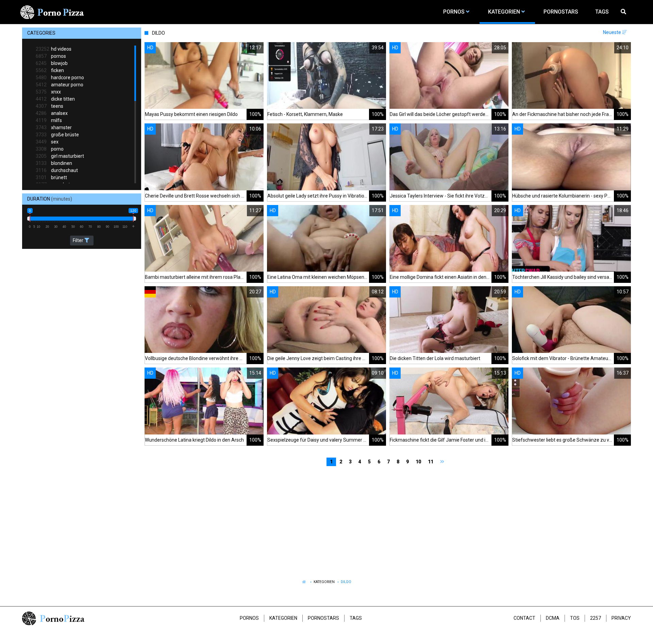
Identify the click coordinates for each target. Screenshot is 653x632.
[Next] (443, 462)
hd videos (53, 49)
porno (50, 149)
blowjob (52, 63)
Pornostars (323, 618)
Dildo (346, 582)
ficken (50, 70)
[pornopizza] (53, 12)
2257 (595, 618)
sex (47, 141)
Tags (356, 618)
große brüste (57, 134)
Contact (524, 618)
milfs (49, 120)
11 (430, 461)
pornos (51, 56)
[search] (624, 12)
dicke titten (55, 99)
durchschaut (57, 170)
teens (49, 106)
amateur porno (59, 84)
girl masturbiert (60, 156)
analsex (52, 113)
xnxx (48, 92)
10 (418, 461)
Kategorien (324, 582)
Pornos (249, 618)
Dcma (552, 618)
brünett (51, 177)
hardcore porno (60, 77)
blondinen (54, 163)
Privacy (621, 618)
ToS (575, 618)
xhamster (54, 127)
